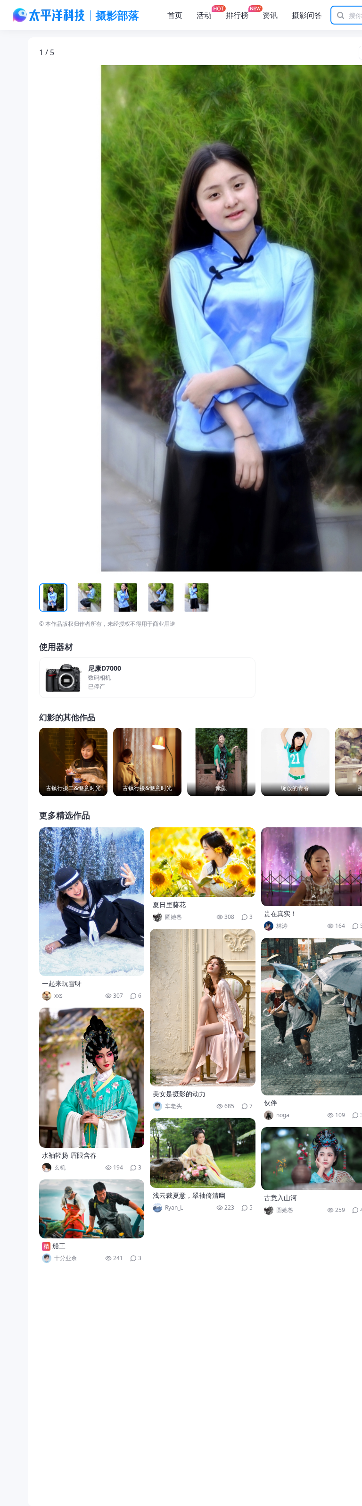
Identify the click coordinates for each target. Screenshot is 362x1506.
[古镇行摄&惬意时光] (147, 762)
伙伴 (270, 1102)
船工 (59, 1245)
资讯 (270, 15)
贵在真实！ (280, 913)
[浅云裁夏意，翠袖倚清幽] (202, 1153)
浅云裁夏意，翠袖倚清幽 (189, 1195)
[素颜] (221, 762)
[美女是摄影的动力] (202, 1007)
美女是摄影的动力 (179, 1093)
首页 (174, 15)
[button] (83, 320)
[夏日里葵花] (202, 862)
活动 (204, 15)
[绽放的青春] (295, 762)
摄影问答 (307, 15)
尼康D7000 (104, 669)
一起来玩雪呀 (62, 983)
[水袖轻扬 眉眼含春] (92, 1078)
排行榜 (237, 15)
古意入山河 (280, 1197)
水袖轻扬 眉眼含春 (69, 1155)
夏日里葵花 (169, 904)
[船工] (92, 1208)
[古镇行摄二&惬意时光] (73, 762)
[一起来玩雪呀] (92, 901)
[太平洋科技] (49, 15)
